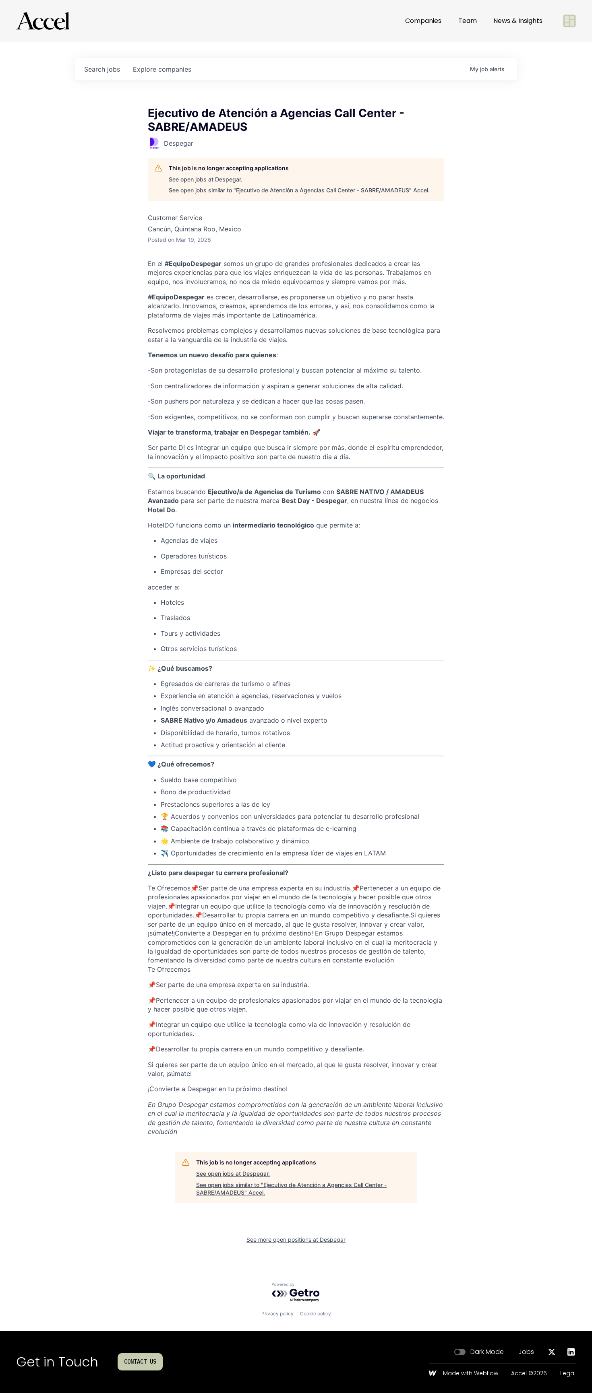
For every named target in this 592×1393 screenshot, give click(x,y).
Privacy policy (277, 1314)
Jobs (526, 1352)
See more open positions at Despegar (296, 1239)
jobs (102, 69)
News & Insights (517, 20)
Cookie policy (315, 1314)
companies (162, 69)
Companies (423, 20)
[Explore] (569, 20)
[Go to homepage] (42, 21)
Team (467, 20)
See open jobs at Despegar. (205, 179)
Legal (567, 1373)
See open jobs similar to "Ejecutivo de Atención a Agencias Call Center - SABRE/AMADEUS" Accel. (299, 190)
